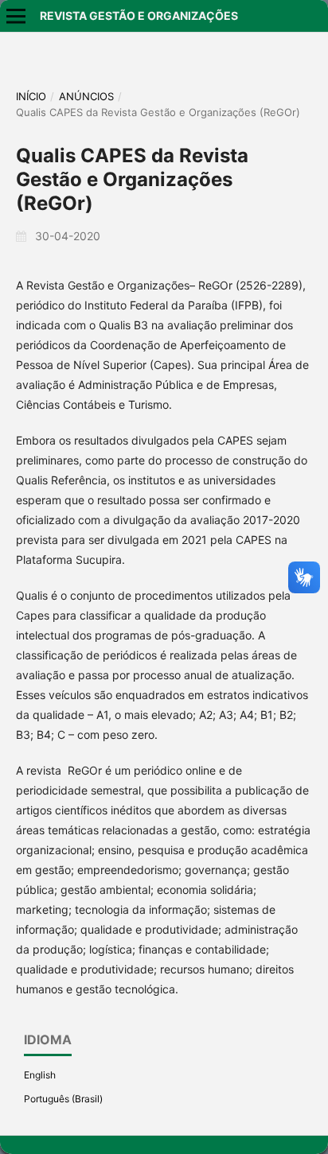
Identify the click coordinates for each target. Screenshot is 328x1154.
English (40, 1075)
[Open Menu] (16, 16)
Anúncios (86, 96)
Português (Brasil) (63, 1099)
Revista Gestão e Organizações (139, 15)
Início (31, 96)
